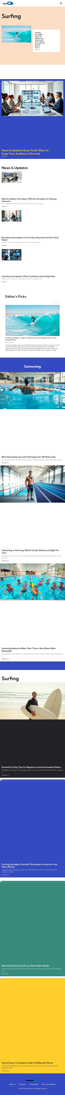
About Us (12, 1084)
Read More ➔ (5, 463)
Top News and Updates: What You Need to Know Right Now (28, 276)
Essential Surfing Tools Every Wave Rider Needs (25, 965)
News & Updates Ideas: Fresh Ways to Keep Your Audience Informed (25, 152)
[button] (61, 3)
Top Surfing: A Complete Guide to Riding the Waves (27, 1062)
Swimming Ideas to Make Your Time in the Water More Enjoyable (29, 649)
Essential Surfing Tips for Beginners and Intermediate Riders (31, 767)
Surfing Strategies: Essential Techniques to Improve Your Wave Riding (29, 865)
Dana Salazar (10, 342)
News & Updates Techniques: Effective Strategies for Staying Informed (29, 200)
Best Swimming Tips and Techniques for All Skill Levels (28, 457)
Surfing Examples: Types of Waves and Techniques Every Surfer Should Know (40, 40)
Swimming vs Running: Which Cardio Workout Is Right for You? (30, 551)
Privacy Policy (33, 1084)
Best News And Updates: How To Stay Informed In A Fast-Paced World (30, 238)
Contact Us (22, 1084)
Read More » (38, 49)
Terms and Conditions (49, 1084)
